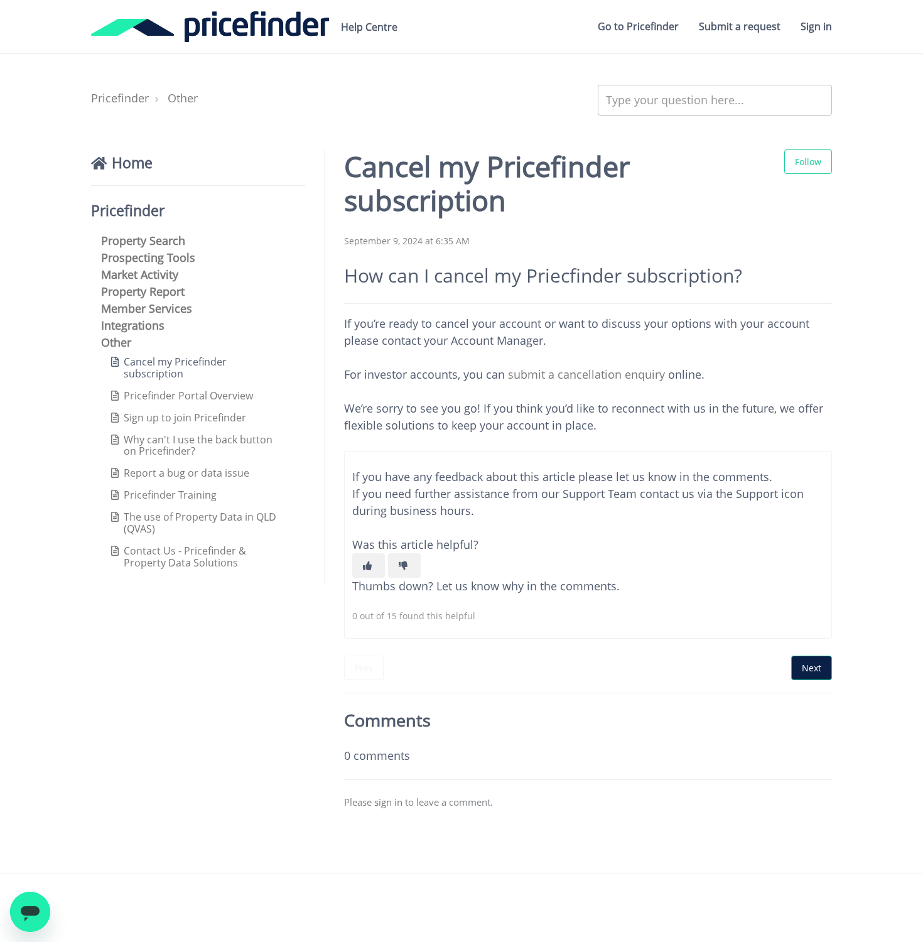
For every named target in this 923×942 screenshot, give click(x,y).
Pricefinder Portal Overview (188, 396)
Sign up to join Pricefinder (185, 418)
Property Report (143, 291)
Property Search (143, 240)
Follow (808, 162)
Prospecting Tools (148, 257)
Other (183, 98)
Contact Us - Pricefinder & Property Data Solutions (185, 557)
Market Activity (139, 274)
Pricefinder (120, 98)
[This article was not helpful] (404, 565)
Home (132, 163)
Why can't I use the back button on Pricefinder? (198, 445)
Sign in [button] (816, 26)
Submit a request (739, 26)
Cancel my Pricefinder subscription (175, 368)
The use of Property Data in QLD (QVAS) (200, 523)
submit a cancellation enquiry (586, 374)
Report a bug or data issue (186, 473)
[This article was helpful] (368, 565)
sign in (388, 802)
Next (811, 668)
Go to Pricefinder (638, 26)
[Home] (210, 27)
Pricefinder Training (170, 495)
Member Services (146, 308)
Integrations (133, 325)
